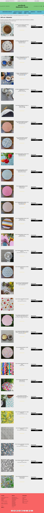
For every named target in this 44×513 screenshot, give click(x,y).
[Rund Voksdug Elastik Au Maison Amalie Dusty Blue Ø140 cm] (7, 143)
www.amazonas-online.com (15, 498)
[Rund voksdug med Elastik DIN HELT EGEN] (7, 369)
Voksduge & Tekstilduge (18, 11)
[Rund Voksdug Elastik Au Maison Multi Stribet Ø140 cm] (7, 224)
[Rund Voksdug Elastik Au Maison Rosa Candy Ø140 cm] (7, 240)
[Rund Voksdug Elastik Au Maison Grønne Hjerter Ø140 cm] (7, 176)
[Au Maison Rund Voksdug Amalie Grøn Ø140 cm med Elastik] (7, 30)
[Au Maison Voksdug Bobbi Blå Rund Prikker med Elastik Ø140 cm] (7, 79)
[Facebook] (2, 507)
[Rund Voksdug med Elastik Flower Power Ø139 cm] (7, 385)
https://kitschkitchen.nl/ (14, 497)
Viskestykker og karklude (7, 11)
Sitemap (2, 505)
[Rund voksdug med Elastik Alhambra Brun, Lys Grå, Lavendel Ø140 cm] (7, 289)
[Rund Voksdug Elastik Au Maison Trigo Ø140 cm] (7, 256)
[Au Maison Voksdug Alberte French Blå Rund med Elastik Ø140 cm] (7, 63)
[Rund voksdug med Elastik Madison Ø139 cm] (7, 434)
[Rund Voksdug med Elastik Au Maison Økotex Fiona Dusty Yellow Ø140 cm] (7, 337)
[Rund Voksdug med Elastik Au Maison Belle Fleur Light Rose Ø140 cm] (7, 321)
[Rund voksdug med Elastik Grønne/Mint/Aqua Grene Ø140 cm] (7, 401)
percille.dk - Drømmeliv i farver (22, 6)
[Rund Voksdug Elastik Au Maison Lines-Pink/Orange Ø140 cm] (7, 208)
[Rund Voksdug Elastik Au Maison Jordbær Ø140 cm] (7, 192)
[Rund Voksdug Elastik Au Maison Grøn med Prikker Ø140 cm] (7, 160)
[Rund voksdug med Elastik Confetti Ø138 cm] (7, 353)
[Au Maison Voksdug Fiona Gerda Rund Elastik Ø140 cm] (7, 95)
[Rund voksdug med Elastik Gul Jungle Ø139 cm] (7, 418)
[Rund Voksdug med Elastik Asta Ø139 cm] (7, 305)
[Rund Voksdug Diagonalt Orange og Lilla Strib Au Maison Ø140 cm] (7, 127)
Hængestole (33, 11)
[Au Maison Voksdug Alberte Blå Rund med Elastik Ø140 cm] (7, 47)
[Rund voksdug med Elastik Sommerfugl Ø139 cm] (7, 450)
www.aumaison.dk (14, 499)
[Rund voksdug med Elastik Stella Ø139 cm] (7, 466)
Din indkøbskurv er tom (37, 6)
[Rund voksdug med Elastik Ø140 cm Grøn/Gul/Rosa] (7, 482)
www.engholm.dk (14, 500)
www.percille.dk (14, 505)
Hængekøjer (26, 11)
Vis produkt (36, 43)
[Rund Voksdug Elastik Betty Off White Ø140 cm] (7, 272)
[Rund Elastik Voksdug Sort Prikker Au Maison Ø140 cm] (7, 111)
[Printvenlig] (43, 15)
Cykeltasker (39, 11)
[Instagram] (4, 507)
